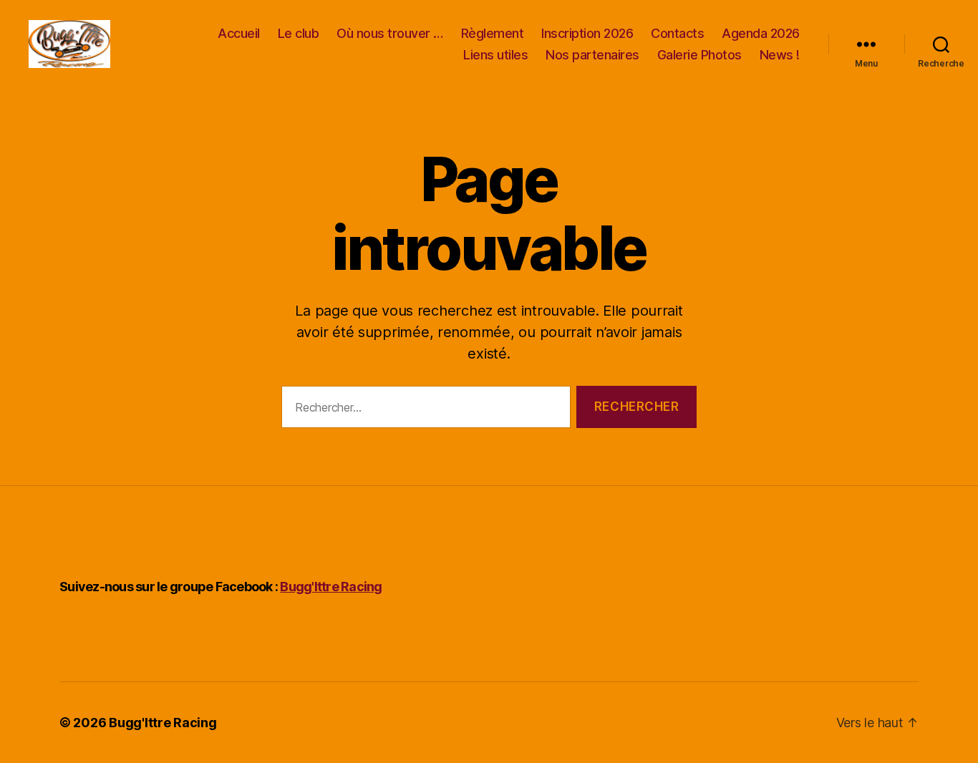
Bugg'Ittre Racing (331, 586)
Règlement (492, 33)
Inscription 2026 (587, 33)
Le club (298, 33)
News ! (780, 54)
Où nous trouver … (390, 33)
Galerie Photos (699, 54)
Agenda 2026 (761, 33)
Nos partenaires (592, 54)
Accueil (239, 33)
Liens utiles (495, 54)
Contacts (677, 33)
